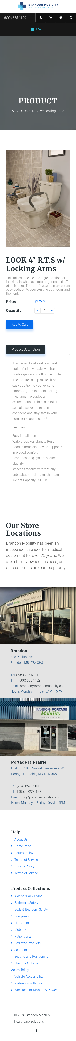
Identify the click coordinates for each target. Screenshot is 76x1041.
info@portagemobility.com (40, 797)
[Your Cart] (51, 18)
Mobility (20, 930)
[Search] (71, 18)
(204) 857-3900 (28, 786)
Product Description (26, 349)
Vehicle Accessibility (28, 976)
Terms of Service (26, 860)
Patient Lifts (22, 936)
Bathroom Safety (26, 903)
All (13, 111)
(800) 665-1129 (15, 18)
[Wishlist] (61, 18)
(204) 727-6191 (27, 675)
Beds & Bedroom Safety (31, 909)
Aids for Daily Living (28, 896)
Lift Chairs (21, 923)
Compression (23, 916)
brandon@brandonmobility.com (42, 686)
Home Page (22, 846)
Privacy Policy (24, 866)
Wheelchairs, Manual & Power (35, 990)
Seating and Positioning (31, 957)
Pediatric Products (27, 943)
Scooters (20, 950)
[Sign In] (40, 18)
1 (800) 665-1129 (28, 680)
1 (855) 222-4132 (28, 792)
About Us (21, 839)
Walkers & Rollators (28, 983)
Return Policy (23, 853)
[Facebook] (37, 1031)
